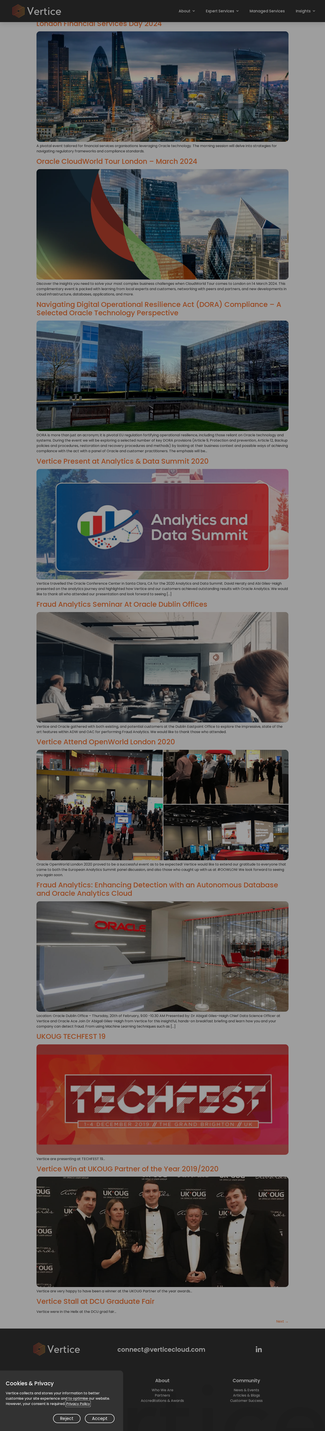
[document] (162, 715)
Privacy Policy (78, 1403)
